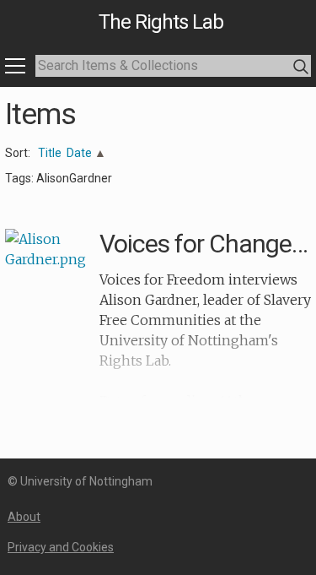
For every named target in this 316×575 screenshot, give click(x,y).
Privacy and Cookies (61, 547)
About (24, 516)
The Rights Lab (161, 22)
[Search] (301, 67)
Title (50, 153)
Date (79, 153)
